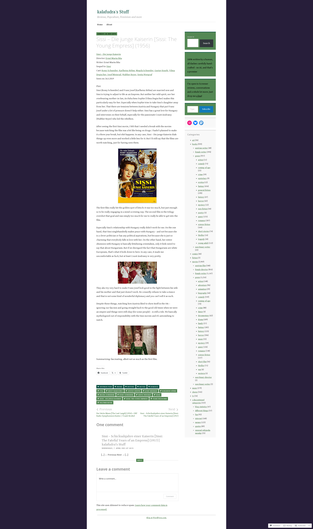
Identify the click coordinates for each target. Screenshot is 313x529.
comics (195, 254)
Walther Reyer (129, 74)
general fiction (204, 190)
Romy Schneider (110, 70)
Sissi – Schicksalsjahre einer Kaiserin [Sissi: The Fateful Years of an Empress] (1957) (159, 412)
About (109, 24)
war (199, 369)
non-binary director (203, 377)
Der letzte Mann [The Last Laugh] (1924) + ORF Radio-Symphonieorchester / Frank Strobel (116, 412)
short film (202, 362)
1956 (101, 391)
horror (201, 201)
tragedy (201, 239)
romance (154, 387)
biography (202, 293)
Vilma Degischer (160, 399)
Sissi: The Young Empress (137, 399)
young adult (203, 243)
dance (200, 312)
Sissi (108, 66)
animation (202, 289)
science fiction (204, 224)
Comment (170, 496)
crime (200, 174)
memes (198, 422)
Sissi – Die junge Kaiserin (108, 54)
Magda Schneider (144, 70)
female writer (200, 152)
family (200, 323)
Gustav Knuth (161, 70)
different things (201, 411)
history (130, 387)
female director (201, 269)
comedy (201, 164)
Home (100, 24)
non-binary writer (202, 247)
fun (196, 414)
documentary (203, 316)
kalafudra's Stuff (113, 12)
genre (197, 156)
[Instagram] (189, 123)
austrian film (106, 387)
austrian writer (201, 148)
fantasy (201, 186)
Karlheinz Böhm (127, 70)
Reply (139, 460)
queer (200, 217)
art (193, 140)
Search (190, 37)
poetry (201, 213)
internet (198, 418)
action (200, 160)
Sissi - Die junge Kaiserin (110, 399)
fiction (195, 258)
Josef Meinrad (114, 74)
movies (142, 387)
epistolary (202, 178)
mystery (201, 205)
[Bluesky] (195, 123)
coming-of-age (204, 168)
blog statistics (201, 407)
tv (193, 396)
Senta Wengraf (144, 74)
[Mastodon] (201, 123)
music (200, 339)
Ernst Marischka (114, 58)
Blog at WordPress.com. (156, 518)
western (201, 373)
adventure (202, 285)
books (194, 144)
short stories (203, 231)
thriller (201, 235)
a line (198, 96)
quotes (198, 426)
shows (194, 392)
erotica (201, 182)
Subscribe (206, 109)
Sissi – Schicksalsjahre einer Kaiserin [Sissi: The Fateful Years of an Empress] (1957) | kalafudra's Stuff (132, 440)
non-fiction (202, 209)
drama (119, 387)
